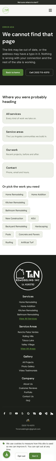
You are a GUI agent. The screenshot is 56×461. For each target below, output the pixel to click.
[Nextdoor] (34, 413)
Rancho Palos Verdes (28, 332)
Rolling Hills (28, 336)
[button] (6, 454)
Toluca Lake (28, 340)
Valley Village (28, 344)
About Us (28, 384)
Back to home (13, 72)
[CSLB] (28, 420)
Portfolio (28, 392)
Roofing (9, 242)
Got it (35, 456)
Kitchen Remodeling (15, 202)
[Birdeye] (46, 413)
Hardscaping (41, 226)
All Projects (28, 362)
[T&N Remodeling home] (5, 10)
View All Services (28, 318)
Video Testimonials (28, 370)
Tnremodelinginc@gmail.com (28, 429)
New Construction (14, 218)
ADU (33, 218)
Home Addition (38, 194)
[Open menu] (50, 10)
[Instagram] (10, 413)
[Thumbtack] (40, 413)
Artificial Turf (27, 242)
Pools (8, 234)
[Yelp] (22, 413)
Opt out (21, 456)
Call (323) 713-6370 (39, 72)
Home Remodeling (14, 194)
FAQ (28, 400)
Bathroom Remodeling (16, 210)
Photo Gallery (28, 366)
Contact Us (28, 396)
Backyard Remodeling (16, 226)
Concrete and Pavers (29, 234)
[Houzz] (51, 413)
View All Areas (28, 348)
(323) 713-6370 (28, 425)
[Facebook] (4, 413)
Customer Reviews (28, 388)
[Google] (28, 413)
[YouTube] (16, 413)
